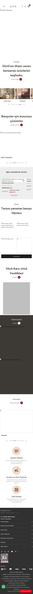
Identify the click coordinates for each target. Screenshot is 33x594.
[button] (9, 104)
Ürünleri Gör (16, 256)
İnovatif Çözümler (15, 125)
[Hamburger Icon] (4, 6)
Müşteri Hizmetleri (15, 403)
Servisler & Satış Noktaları (6, 519)
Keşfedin (15, 277)
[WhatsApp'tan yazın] (4, 587)
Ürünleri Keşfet (15, 79)
